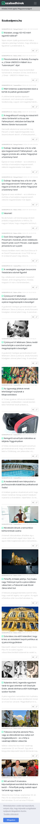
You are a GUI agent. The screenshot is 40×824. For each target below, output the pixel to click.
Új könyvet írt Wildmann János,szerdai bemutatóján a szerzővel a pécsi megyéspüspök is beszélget (20, 299)
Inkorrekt (8, 213)
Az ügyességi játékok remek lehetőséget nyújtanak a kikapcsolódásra (16, 391)
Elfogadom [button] (11, 820)
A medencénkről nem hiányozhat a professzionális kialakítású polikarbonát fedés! (20, 484)
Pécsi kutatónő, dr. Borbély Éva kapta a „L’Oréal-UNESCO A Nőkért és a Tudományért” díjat (20, 62)
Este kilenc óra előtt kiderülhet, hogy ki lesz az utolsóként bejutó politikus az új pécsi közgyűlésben (20, 639)
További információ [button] (11, 814)
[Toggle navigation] (35, 3)
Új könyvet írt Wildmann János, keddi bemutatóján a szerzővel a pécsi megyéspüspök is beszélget (19, 345)
